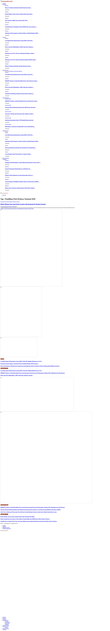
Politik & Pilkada (6, 158)
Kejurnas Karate (17, 208)
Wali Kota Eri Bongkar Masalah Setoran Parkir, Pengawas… (19, 93)
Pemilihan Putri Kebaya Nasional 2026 (27, 208)
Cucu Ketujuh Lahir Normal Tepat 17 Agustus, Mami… (18, 154)
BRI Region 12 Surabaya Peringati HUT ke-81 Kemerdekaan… (20, 126)
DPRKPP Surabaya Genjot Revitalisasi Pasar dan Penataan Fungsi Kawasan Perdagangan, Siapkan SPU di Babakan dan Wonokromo (32, 373)
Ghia (13, 208)
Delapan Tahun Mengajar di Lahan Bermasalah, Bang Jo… (19, 175)
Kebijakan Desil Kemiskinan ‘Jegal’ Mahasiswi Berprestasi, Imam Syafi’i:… (23, 162)
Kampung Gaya (6, 130)
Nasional (4, 37)
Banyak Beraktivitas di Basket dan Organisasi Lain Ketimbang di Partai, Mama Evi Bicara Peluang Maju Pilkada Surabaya (30, 366)
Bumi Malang (7, 622)
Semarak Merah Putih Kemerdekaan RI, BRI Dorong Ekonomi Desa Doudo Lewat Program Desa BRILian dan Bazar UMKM (30, 509)
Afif (1, 208)
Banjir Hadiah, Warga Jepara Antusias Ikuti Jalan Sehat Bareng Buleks (17, 516)
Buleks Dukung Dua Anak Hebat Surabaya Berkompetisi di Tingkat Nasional (23, 204)
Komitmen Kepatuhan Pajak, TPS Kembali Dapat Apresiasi (19, 120)
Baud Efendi (4, 206)
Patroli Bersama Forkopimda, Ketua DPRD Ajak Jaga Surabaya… (21, 26)
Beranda (4, 3)
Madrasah (4, 159)
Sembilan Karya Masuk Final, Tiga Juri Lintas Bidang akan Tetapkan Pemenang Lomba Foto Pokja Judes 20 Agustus (28, 521)
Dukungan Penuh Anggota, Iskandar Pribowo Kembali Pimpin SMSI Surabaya (19, 363)
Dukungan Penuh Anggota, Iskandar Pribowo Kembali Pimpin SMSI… (22, 33)
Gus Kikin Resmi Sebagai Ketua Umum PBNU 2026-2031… (19, 40)
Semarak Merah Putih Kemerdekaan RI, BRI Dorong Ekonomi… (20, 107)
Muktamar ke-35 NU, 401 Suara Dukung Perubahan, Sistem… (20, 53)
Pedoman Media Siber (7, 528)
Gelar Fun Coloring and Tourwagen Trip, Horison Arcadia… (19, 113)
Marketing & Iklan (6, 527)
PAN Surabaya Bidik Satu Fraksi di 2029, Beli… (16, 20)
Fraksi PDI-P (9, 208)
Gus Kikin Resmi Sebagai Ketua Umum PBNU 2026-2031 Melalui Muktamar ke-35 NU (21, 361)
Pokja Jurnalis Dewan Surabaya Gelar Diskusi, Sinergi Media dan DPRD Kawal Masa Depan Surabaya (25, 519)
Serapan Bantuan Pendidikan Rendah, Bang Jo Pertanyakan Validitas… (22, 181)
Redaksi (4, 526)
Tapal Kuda (7, 623)
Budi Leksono (4, 208)
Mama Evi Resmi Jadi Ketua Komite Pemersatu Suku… (18, 7)
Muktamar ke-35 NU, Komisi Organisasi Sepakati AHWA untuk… (20, 59)
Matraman (7, 624)
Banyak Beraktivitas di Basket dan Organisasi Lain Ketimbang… (20, 147)
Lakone (6, 132)
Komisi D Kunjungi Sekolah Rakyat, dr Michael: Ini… (18, 168)
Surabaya (6, 72)
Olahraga (11, 201)
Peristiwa (4, 4)
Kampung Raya (5, 70)
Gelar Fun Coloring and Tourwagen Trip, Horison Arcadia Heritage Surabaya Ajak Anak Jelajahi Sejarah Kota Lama (28, 512)
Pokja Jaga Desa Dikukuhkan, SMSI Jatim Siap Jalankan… (19, 47)
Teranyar (18, 201)
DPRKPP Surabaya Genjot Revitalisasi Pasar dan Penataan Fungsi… (21, 80)
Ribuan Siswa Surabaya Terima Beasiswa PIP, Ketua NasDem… (20, 188)
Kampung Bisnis (6, 97)
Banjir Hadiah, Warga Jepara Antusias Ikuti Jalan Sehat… (19, 14)
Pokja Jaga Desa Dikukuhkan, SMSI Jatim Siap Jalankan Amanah (16, 375)
